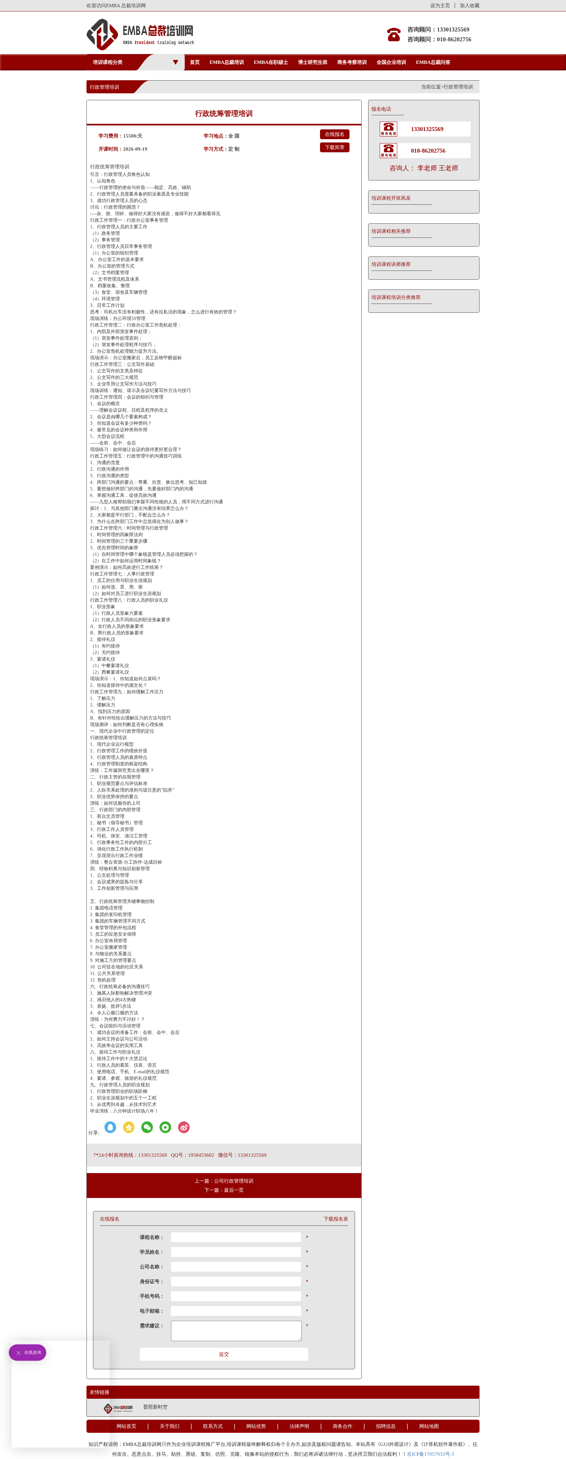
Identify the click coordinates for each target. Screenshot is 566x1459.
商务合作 (342, 1426)
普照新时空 (155, 1407)
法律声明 (299, 1426)
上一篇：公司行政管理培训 (224, 1181)
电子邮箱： (152, 1311)
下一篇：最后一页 (224, 1190)
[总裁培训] (118, 1408)
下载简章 (335, 147)
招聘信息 (386, 1426)
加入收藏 (470, 5)
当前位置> (432, 86)
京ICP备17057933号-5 (430, 1454)
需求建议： (152, 1325)
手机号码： (152, 1296)
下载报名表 (336, 1219)
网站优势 (256, 1426)
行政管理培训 (458, 86)
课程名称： (152, 1237)
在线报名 (335, 134)
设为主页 (440, 5)
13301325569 (427, 129)
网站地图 (429, 1426)
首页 (195, 62)
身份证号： (152, 1281)
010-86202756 (428, 150)
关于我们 (169, 1426)
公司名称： (152, 1266)
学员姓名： (152, 1252)
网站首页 (126, 1426)
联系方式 (213, 1426)
